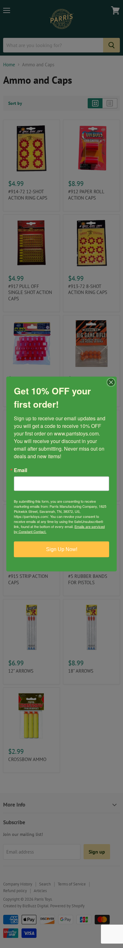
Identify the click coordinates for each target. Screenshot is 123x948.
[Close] (111, 382)
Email (20, 470)
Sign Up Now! (61, 549)
